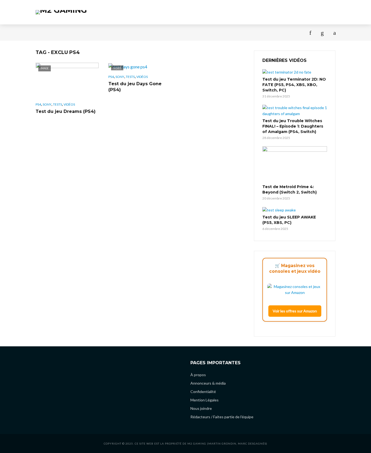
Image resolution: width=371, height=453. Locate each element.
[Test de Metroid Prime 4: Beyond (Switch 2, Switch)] (294, 164)
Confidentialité (203, 391)
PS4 (38, 104)
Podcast (95, 32)
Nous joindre (201, 408)
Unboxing (191, 32)
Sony (47, 104)
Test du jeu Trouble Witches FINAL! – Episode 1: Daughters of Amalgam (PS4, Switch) (292, 126)
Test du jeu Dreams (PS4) (66, 111)
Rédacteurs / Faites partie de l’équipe (221, 416)
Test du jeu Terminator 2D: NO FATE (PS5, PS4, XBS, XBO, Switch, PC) (294, 85)
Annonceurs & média (208, 383)
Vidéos (69, 104)
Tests (41, 32)
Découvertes (126, 32)
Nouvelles (66, 32)
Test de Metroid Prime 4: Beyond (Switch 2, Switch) (289, 189)
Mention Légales (204, 400)
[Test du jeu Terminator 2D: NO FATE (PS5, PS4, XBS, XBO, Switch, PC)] (294, 72)
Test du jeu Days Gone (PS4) (135, 86)
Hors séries (160, 32)
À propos (255, 32)
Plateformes (223, 32)
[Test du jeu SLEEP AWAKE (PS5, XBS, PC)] (294, 210)
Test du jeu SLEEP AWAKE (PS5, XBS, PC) (289, 220)
